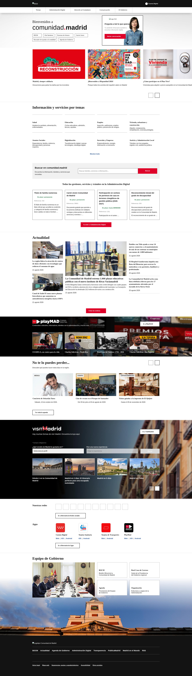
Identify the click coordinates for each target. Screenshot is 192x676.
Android (69, 538)
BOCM (36, 35)
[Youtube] (53, 658)
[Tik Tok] (71, 658)
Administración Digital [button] (57, 10)
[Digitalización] (80, 141)
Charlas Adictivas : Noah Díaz (76, 352)
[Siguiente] (157, 95)
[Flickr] (77, 658)
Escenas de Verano (63, 35)
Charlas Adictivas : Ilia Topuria (142, 352)
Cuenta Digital (153, 3)
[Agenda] (124, 588)
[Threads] (89, 658)
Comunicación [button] (105, 10)
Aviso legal (36, 665)
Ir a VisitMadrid (148, 432)
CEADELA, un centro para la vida (45, 352)
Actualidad (45, 651)
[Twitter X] (47, 658)
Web (57, 538)
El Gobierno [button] (123, 10)
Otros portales (97, 665)
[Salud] (47, 123)
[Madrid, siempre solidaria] (58, 68)
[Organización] (157, 588)
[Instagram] (41, 658)
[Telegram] (83, 658)
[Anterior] (150, 95)
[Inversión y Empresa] (112, 141)
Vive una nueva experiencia (97, 447)
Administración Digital (81, 651)
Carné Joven (80, 35)
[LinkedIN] (59, 658)
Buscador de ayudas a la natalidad (45, 39)
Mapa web (45, 665)
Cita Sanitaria (48, 35)
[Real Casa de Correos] (157, 570)
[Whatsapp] (65, 658)
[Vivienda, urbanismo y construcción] (145, 123)
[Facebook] (35, 658)
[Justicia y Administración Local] (145, 141)
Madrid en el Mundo (131, 651)
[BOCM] (124, 570)
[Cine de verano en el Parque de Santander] (96, 388)
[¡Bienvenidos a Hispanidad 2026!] (114, 68)
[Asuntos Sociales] (47, 141)
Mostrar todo (95, 154)
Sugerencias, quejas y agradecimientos (65, 665)
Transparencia (100, 651)
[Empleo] (112, 123)
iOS (62, 538)
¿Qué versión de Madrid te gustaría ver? (47, 447)
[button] (115, 36)
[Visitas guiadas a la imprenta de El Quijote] (139, 388)
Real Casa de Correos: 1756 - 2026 (110, 352)
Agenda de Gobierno (66, 39)
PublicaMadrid (114, 651)
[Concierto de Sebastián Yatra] (52, 388)
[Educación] (80, 123)
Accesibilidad (85, 665)
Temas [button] (38, 10)
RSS (144, 651)
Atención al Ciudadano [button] (82, 10)
